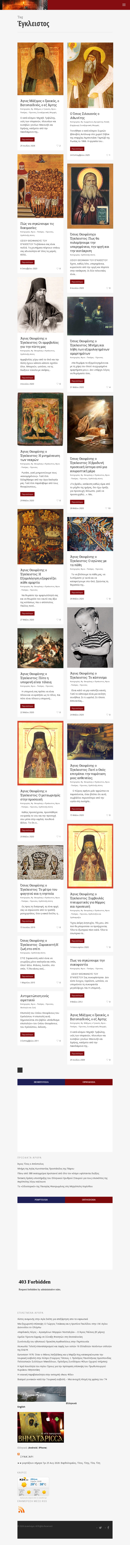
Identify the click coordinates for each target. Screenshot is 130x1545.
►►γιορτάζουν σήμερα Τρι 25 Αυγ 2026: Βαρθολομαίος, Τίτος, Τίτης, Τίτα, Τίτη (58, 1462)
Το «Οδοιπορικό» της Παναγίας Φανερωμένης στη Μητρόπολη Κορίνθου (55, 1186)
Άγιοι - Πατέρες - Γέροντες (42, 232)
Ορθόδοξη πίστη (27, 235)
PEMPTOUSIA (41, 1199)
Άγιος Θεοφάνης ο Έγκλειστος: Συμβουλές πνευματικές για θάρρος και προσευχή (87, 900)
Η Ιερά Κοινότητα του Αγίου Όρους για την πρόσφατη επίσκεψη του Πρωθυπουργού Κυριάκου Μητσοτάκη (61, 1368)
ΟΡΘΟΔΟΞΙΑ (89, 1082)
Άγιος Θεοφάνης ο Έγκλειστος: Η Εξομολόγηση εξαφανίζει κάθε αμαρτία (38, 576)
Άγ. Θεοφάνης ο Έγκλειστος (43, 350)
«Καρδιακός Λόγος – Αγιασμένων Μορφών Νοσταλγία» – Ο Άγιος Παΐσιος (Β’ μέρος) (61, 1331)
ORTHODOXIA (89, 1199)
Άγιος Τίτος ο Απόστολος (30, 1163)
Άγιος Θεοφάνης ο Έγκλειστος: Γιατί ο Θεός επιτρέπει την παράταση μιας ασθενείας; (87, 771)
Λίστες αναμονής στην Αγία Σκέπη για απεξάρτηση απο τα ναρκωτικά (52, 1318)
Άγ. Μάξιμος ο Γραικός (40, 109)
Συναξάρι (26, 1457)
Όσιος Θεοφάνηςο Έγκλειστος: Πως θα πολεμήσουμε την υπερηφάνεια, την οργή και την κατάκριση (89, 242)
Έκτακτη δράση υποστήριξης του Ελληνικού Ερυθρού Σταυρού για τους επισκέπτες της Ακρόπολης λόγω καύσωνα (62, 1180)
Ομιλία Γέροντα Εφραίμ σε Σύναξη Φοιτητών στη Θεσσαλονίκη (50, 1336)
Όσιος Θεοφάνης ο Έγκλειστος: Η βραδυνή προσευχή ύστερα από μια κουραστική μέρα (88, 465)
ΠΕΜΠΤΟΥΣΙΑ (41, 1082)
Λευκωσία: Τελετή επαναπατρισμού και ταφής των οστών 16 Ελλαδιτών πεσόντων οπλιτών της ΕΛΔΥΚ (64, 1348)
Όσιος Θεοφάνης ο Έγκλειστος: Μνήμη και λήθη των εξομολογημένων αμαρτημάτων (89, 347)
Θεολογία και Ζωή (28, 1007)
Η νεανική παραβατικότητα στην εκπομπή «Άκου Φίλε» (45, 1374)
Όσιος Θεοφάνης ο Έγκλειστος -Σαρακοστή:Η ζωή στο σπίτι (39, 944)
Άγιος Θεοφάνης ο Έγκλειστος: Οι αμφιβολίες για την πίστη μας (39, 342)
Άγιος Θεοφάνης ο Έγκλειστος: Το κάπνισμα (88, 675)
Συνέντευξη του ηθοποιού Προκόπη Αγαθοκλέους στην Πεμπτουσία (53, 1341)
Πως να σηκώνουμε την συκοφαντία (87, 962)
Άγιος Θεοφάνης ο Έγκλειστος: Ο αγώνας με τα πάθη (88, 561)
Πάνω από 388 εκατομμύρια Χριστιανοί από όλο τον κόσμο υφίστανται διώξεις (58, 1173)
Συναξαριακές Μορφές (47, 112)
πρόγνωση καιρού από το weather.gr (33, 1498)
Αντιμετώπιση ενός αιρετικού (34, 998)
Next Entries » (20, 1070)
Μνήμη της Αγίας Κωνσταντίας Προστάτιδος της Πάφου (45, 1168)
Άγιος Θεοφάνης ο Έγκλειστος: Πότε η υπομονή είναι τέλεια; (36, 678)
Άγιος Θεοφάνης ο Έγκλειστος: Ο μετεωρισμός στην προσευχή (40, 795)
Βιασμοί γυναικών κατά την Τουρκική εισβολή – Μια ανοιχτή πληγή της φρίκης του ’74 (62, 1379)
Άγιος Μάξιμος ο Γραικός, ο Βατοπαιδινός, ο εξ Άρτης (39, 103)
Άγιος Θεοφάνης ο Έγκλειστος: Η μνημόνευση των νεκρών (40, 455)
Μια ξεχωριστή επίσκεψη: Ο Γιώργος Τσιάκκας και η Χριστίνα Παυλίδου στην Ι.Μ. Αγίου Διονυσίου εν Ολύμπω (62, 1325)
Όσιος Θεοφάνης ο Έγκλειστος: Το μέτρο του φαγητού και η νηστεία (38, 889)
